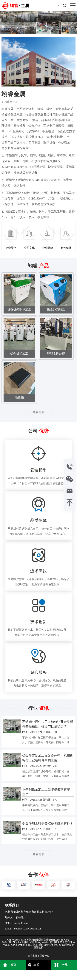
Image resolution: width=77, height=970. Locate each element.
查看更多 (38, 412)
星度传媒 (44, 955)
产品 (65, 964)
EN (58, 5)
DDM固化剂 (39, 944)
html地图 (23, 942)
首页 (13, 964)
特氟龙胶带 (65, 944)
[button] (37, 30)
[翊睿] (15, 4)
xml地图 (32, 942)
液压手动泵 (52, 944)
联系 (36, 964)
